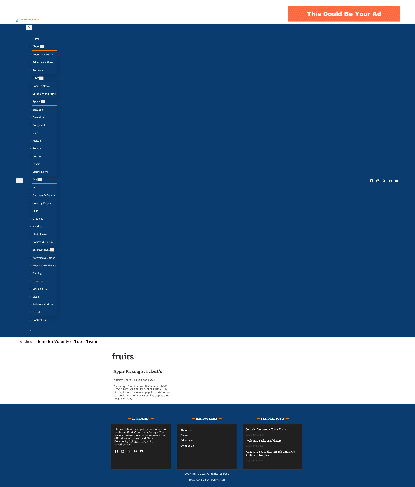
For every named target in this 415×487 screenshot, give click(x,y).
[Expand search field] (31, 332)
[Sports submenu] (43, 101)
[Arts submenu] (39, 179)
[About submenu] (42, 46)
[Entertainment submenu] (52, 250)
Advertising (187, 440)
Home (36, 38)
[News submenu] (41, 78)
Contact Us (187, 445)
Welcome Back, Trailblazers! (264, 440)
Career (184, 435)
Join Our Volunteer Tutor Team (67, 341)
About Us (185, 430)
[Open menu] (19, 180)
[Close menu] (29, 27)
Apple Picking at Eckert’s (138, 371)
